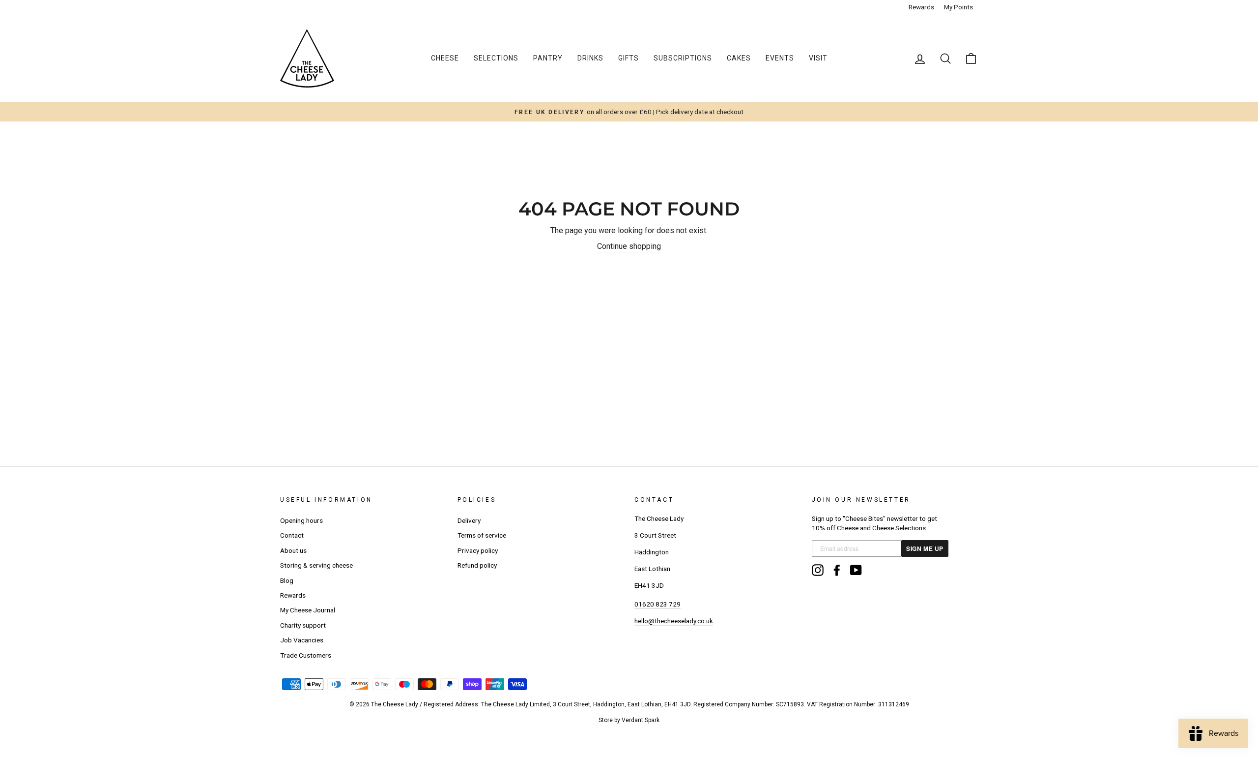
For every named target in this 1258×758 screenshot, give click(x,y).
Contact (292, 535)
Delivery (469, 520)
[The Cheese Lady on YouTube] (856, 570)
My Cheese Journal (307, 610)
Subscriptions (683, 58)
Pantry (548, 58)
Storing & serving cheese (316, 565)
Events (780, 58)
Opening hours (301, 520)
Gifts (628, 58)
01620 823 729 (657, 604)
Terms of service (481, 535)
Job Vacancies (301, 640)
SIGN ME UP (925, 548)
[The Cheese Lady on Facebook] (837, 570)
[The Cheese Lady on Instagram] (818, 570)
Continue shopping (629, 246)
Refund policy (477, 565)
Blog (286, 580)
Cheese (445, 58)
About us (293, 550)
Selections (496, 58)
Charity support (303, 625)
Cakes (739, 58)
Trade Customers (305, 655)
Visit (818, 58)
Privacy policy (477, 550)
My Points (958, 7)
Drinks (590, 58)
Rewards (921, 7)
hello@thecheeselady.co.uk (673, 621)
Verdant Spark (640, 720)
